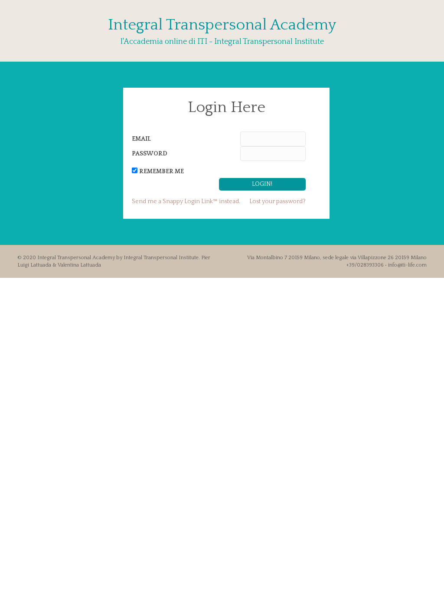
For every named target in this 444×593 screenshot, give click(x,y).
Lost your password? (277, 201)
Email (141, 138)
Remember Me (161, 171)
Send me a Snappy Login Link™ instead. (186, 201)
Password (149, 153)
